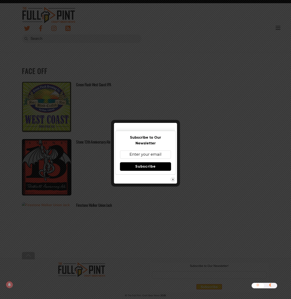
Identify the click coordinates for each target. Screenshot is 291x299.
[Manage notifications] (9, 284)
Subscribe (145, 166)
